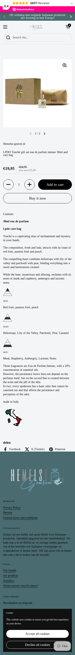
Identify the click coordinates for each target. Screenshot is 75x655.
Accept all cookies (37, 634)
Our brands (9, 570)
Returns (7, 512)
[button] (44, 133)
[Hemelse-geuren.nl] (36, 27)
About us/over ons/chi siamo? (20, 585)
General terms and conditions (20, 517)
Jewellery (8, 580)
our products (10, 575)
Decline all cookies (37, 645)
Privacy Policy (11, 507)
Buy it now (37, 198)
